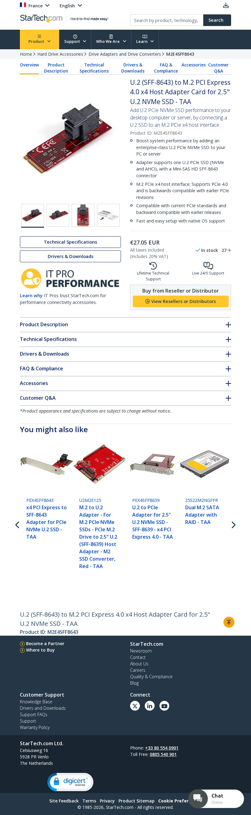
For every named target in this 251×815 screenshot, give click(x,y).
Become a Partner (45, 643)
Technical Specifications (94, 68)
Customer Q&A (218, 68)
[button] (70, 782)
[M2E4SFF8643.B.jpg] (58, 215)
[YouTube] (164, 706)
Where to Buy (40, 650)
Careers (137, 670)
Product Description (56, 68)
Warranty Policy (35, 727)
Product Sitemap (136, 801)
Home (26, 54)
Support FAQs (33, 714)
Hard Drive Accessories (60, 54)
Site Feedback (64, 801)
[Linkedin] (150, 706)
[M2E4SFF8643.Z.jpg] (108, 215)
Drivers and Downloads (43, 708)
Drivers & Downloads (132, 68)
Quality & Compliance (151, 676)
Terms (89, 801)
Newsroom (141, 651)
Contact (138, 657)
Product (36, 41)
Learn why (31, 295)
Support (72, 41)
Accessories (194, 65)
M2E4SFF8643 (180, 54)
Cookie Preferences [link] (180, 801)
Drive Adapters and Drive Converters (124, 54)
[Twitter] (135, 706)
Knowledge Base (36, 702)
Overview (29, 65)
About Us (139, 664)
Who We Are (108, 41)
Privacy (107, 801)
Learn (142, 41)
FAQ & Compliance (166, 68)
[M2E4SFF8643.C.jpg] (83, 215)
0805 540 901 (163, 754)
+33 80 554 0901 (161, 748)
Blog (134, 683)
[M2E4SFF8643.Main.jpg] (32, 216)
